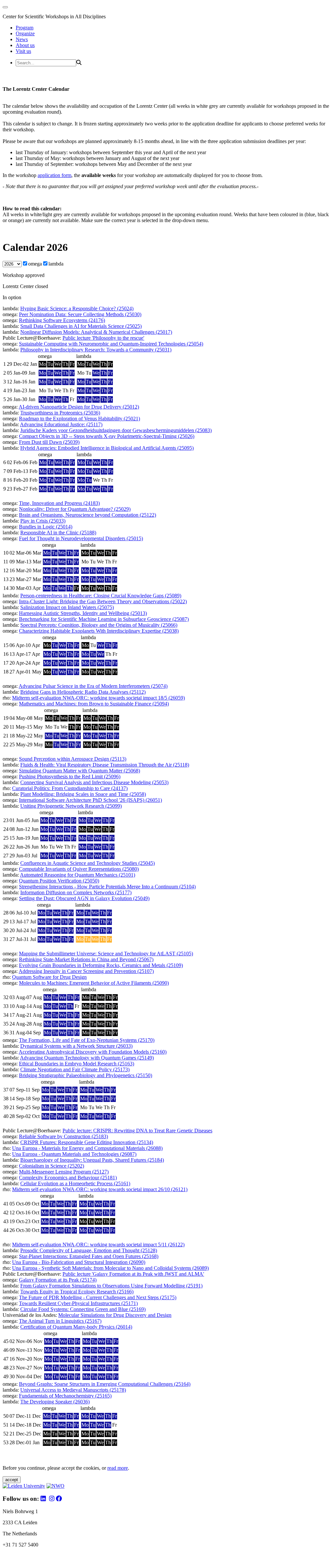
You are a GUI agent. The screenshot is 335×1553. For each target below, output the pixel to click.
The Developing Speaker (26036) (55, 1401)
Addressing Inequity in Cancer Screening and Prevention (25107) (86, 971)
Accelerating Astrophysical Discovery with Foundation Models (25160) (93, 1052)
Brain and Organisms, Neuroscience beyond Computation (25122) (87, 515)
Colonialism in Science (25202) (51, 1166)
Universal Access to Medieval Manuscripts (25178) (73, 1390)
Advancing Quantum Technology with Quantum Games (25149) (87, 1057)
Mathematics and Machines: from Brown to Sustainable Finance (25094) (94, 703)
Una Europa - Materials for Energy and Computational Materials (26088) (87, 1148)
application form (54, 175)
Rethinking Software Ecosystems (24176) (62, 320)
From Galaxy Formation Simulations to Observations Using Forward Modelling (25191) (111, 1285)
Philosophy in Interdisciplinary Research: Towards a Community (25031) (95, 349)
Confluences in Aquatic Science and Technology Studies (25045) (87, 863)
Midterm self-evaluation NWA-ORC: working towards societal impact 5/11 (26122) (98, 1244)
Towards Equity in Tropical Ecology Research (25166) (76, 1291)
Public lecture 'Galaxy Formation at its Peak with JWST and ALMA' (133, 1274)
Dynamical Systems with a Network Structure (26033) (76, 1046)
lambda (55, 264)
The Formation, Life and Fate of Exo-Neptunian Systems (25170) (86, 1040)
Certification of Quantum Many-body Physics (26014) (76, 1327)
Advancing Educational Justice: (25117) (61, 424)
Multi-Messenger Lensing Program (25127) (64, 1171)
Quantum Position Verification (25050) (59, 880)
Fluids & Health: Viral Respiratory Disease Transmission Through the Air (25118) (104, 765)
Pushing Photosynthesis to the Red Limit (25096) (69, 776)
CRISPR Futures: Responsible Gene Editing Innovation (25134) (86, 1142)
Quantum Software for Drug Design (49, 977)
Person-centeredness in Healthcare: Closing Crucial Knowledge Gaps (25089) (100, 595)
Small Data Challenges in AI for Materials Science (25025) (81, 326)
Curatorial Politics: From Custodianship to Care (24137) (70, 788)
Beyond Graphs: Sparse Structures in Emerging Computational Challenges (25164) (104, 1384)
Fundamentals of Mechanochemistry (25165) (65, 1396)
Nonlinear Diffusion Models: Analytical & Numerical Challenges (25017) (96, 332)
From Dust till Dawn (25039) (49, 442)
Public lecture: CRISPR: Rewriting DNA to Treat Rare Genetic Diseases (137, 1130)
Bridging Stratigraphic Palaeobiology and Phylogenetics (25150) (85, 1075)
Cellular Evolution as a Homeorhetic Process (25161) (75, 1183)
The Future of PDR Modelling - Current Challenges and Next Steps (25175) (97, 1297)
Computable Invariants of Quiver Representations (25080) (79, 869)
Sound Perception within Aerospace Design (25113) (72, 759)
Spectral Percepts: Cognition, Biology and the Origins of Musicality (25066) (98, 625)
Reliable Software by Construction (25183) (63, 1136)
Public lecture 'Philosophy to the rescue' (103, 338)
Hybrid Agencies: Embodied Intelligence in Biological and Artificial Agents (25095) (107, 448)
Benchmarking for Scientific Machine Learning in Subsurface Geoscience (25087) (104, 619)
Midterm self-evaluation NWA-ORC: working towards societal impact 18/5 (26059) (98, 698)
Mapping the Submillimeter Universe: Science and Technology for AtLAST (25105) (106, 953)
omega (35, 264)
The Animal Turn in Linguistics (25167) (60, 1321)
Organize (25, 33)
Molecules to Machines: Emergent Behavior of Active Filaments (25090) (94, 983)
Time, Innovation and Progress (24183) (59, 503)
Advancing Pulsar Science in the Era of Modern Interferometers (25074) (93, 686)
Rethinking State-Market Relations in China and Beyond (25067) (86, 959)
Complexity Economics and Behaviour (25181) (68, 1177)
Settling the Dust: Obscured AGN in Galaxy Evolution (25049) (84, 898)
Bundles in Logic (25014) (45, 526)
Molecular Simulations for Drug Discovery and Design (114, 1315)
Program (24, 27)
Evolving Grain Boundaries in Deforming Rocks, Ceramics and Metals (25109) (101, 965)
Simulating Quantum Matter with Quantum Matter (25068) (79, 770)
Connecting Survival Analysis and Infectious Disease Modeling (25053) (94, 782)
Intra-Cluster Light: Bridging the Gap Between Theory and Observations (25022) (103, 601)
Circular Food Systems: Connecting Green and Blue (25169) (83, 1309)
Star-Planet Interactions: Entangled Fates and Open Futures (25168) (88, 1256)
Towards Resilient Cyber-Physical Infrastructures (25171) (78, 1303)
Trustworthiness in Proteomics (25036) (60, 412)
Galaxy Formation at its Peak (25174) (58, 1280)
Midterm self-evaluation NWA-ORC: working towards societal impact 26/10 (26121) (99, 1189)
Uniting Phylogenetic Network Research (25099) (71, 806)
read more (117, 1468)
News (22, 39)
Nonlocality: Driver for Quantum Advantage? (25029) (75, 509)
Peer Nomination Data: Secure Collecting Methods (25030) (80, 314)
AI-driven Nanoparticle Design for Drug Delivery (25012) (79, 407)
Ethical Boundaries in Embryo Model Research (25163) (76, 1063)
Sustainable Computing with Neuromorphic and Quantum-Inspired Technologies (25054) (111, 344)
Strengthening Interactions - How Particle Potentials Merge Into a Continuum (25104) (107, 886)
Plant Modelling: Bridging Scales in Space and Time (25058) (83, 794)
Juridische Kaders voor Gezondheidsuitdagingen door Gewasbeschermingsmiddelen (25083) (116, 430)
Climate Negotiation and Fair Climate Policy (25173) (75, 1069)
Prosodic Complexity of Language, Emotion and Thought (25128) (88, 1250)
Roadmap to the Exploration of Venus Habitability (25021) (79, 418)
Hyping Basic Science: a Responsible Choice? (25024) (76, 308)
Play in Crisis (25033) (42, 521)
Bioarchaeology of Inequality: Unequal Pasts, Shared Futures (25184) (92, 1160)
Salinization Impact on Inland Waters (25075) (67, 607)
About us (25, 45)
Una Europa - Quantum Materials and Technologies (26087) (74, 1154)
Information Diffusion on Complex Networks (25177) (76, 892)
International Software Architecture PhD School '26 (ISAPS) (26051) (90, 800)
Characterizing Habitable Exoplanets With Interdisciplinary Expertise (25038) (99, 631)
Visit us (23, 51)
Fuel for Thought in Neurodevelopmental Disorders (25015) (81, 538)
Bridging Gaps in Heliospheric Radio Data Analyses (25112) (83, 692)
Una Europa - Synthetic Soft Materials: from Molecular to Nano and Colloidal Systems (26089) (110, 1268)
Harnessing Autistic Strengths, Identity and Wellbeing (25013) (83, 613)
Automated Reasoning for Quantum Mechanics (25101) (77, 875)
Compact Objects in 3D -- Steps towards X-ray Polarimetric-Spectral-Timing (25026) (106, 436)
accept (11, 1479)
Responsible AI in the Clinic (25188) (58, 532)
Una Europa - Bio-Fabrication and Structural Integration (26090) (78, 1262)
